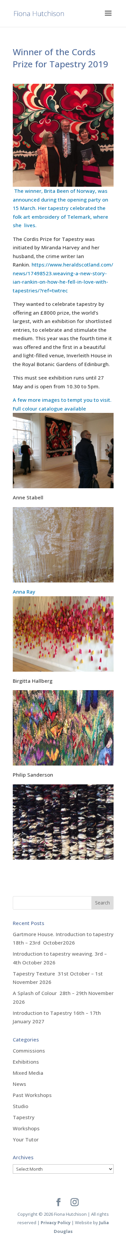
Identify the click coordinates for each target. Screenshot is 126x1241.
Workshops (26, 1128)
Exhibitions (26, 1061)
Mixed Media (28, 1072)
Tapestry (24, 1117)
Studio (20, 1106)
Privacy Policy (56, 1222)
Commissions (29, 1050)
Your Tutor (26, 1139)
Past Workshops (32, 1095)
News (19, 1083)
